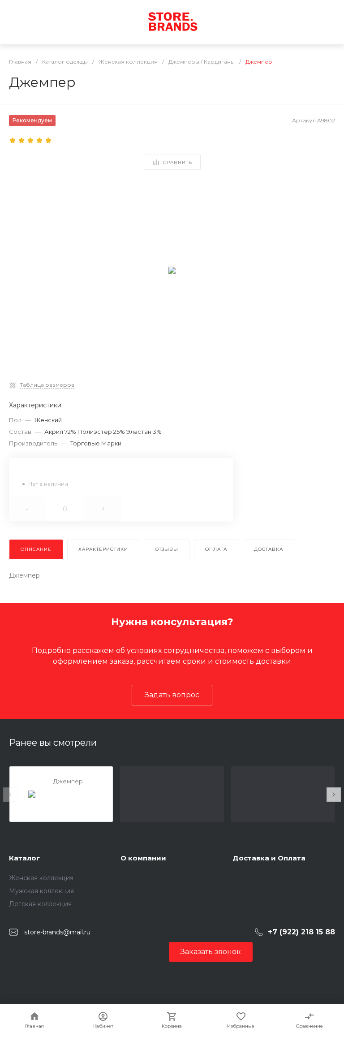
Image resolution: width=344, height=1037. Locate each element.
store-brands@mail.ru (57, 932)
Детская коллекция (40, 904)
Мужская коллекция (41, 891)
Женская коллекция (41, 878)
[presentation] (10, 794)
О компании (143, 858)
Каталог (24, 858)
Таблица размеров (47, 384)
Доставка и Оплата (268, 858)
